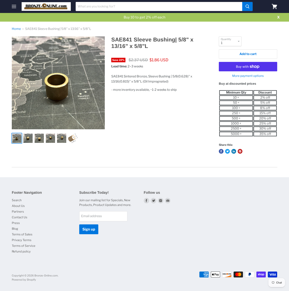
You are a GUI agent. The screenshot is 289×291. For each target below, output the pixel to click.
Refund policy (21, 251)
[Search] (247, 6)
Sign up (88, 229)
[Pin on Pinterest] (240, 151)
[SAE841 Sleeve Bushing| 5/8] (58, 82)
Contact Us (19, 217)
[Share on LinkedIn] (233, 151)
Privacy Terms (21, 240)
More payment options (248, 76)
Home (16, 29)
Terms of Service (23, 246)
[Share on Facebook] (221, 151)
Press (16, 223)
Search (17, 200)
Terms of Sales (22, 234)
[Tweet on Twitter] (227, 151)
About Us (18, 206)
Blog (15, 228)
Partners (18, 211)
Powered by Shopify (24, 279)
